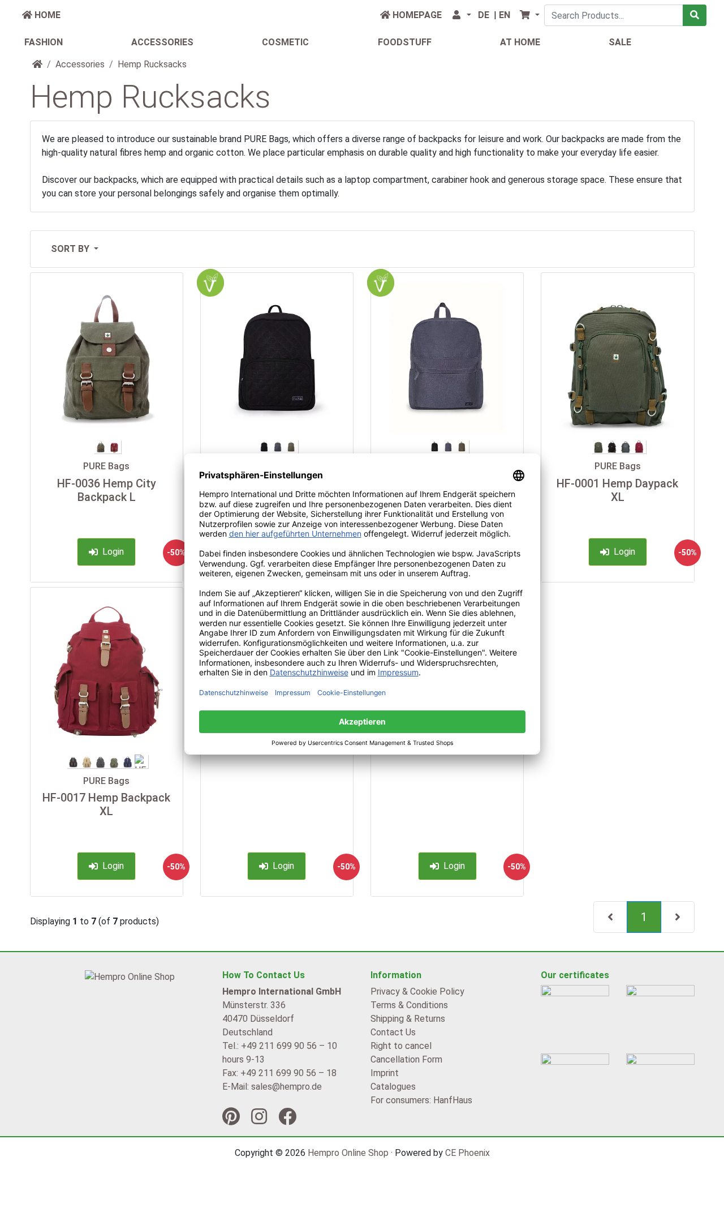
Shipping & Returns (407, 1018)
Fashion (43, 42)
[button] (461, 15)
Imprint (384, 1073)
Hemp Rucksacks (152, 64)
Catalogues (393, 1086)
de (484, 15)
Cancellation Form (406, 1059)
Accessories (162, 42)
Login (111, 551)
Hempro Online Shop (348, 1152)
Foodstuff (405, 42)
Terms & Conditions (409, 1005)
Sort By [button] (71, 248)
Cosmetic (285, 42)
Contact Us (393, 1032)
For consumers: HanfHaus (421, 1100)
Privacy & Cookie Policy (417, 991)
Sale (620, 42)
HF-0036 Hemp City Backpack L (106, 490)
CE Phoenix (467, 1152)
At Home (520, 42)
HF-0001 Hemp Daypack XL (617, 490)
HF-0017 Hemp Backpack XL (106, 804)
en (504, 15)
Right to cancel (401, 1045)
